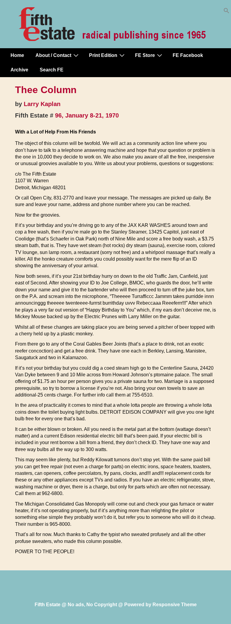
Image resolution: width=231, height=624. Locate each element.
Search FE (51, 69)
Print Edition (103, 55)
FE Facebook (188, 55)
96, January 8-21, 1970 (87, 115)
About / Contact (53, 55)
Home (17, 55)
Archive (19, 69)
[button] (226, 11)
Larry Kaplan (42, 104)
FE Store (145, 55)
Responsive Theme (174, 604)
